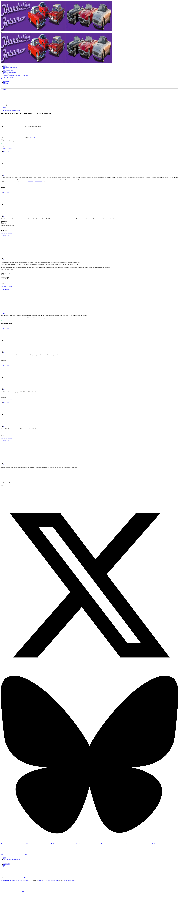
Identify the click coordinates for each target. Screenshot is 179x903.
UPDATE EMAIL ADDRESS (6, 148)
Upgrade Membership (8, 75)
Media (4, 71)
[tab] (6, 104)
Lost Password (16, 75)
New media (10, 70)
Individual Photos (7, 72)
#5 (3, 352)
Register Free (6, 67)
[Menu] (1, 32)
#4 (3, 313)
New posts (14, 67)
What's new (6, 68)
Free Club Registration (6, 89)
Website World (41, 880)
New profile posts (24, 75)
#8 (3, 464)
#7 (3, 426)
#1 (3, 175)
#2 (3, 216)
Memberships (6, 73)
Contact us (5, 861)
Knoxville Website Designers (52, 880)
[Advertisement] (32, 473)
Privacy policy (6, 864)
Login (11, 67)
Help (4, 865)
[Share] (13, 163)
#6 (3, 389)
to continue (143, 99)
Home (4, 65)
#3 (3, 259)
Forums (5, 66)
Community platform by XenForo (15, 880)
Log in (2, 87)
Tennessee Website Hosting (69, 880)
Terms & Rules (6, 863)
